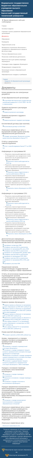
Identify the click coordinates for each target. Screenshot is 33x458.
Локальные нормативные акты (11, 425)
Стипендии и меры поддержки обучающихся (15, 64)
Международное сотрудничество (11, 67)
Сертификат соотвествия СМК (12, 245)
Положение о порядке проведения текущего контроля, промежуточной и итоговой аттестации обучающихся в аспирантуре (17, 351)
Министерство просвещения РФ (18, 455)
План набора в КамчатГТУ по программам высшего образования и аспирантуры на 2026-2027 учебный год (16, 323)
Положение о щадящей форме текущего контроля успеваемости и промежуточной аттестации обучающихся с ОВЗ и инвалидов (16, 362)
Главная (4, 26)
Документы (5, 36)
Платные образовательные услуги (11, 54)
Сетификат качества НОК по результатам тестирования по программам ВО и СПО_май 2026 (16, 259)
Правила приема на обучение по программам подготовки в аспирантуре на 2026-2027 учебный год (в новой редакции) (17, 310)
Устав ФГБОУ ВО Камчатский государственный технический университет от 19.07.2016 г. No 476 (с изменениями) (17, 102)
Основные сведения (7, 28)
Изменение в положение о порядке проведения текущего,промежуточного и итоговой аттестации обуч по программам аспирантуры (17, 357)
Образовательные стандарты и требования (14, 74)
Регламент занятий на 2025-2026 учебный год (17, 335)
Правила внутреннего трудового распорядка (17, 120)
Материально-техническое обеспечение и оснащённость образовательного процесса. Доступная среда (14, 49)
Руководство (5, 42)
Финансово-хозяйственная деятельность (13, 56)
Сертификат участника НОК (12, 263)
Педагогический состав (8, 44)
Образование (6, 39)
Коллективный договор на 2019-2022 (14, 126)
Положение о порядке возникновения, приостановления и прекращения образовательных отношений (14, 401)
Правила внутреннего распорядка (14, 112)
